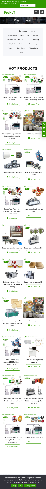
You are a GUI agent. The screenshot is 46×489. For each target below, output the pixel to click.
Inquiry (35, 35)
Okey (14, 486)
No (21, 486)
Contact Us (23, 31)
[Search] (42, 12)
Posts (10, 48)
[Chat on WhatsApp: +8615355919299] (44, 128)
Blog (21, 52)
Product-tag (33, 44)
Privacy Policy (33, 48)
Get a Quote (24, 35)
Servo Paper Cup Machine (16, 1)
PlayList (12, 44)
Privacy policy (30, 486)
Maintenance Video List (15, 39)
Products (22, 44)
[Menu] (36, 12)
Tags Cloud (21, 48)
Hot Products (12, 35)
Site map (36, 39)
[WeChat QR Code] (44, 131)
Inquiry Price (13, 104)
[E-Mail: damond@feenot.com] (44, 135)
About (33, 31)
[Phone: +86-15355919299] (44, 124)
